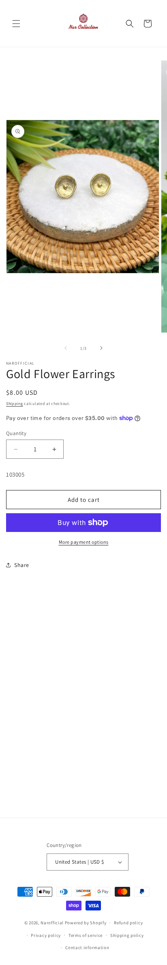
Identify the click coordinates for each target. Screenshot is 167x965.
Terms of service (86, 935)
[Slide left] (66, 348)
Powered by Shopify (86, 923)
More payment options (84, 542)
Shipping (14, 403)
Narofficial (52, 923)
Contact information (87, 947)
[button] (16, 24)
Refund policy (128, 923)
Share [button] (21, 565)
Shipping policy (127, 935)
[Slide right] (101, 348)
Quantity (16, 433)
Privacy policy (46, 935)
